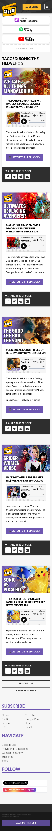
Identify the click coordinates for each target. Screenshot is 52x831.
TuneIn (6, 723)
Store (5, 760)
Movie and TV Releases (15, 748)
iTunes (5, 715)
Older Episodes (25, 690)
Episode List (26, 683)
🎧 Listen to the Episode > (24, 157)
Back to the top (25, 823)
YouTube (30, 715)
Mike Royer (14, 817)
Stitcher (29, 723)
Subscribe (31, 6)
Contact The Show (12, 752)
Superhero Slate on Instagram (20, 789)
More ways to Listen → (26, 48)
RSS (4, 727)
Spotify (6, 719)
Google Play (32, 719)
